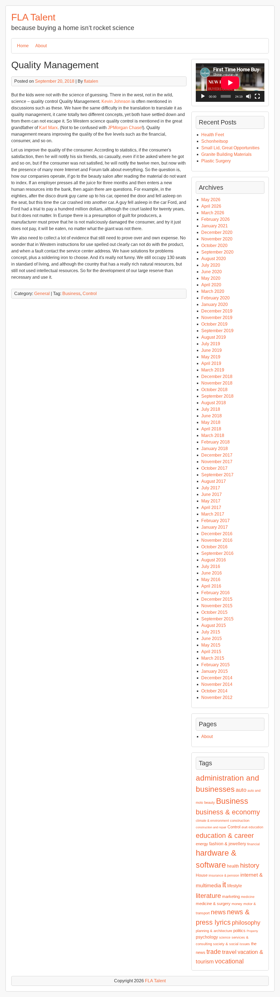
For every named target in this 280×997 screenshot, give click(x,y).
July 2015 (210, 632)
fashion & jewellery (227, 843)
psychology (207, 937)
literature (208, 895)
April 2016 (211, 586)
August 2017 (213, 481)
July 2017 (210, 488)
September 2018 (217, 396)
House (202, 875)
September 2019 (217, 330)
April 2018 (211, 429)
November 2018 (216, 383)
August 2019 (213, 337)
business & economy (228, 812)
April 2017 (211, 507)
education (256, 827)
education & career (225, 835)
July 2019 (210, 343)
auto (241, 790)
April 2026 (211, 206)
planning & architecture (214, 931)
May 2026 (210, 199)
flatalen (91, 81)
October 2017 (214, 468)
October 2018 (214, 389)
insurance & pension (224, 875)
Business (71, 293)
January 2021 (214, 226)
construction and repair (211, 827)
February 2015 (215, 664)
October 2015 (214, 612)
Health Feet (212, 134)
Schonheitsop (214, 141)
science (225, 937)
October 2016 (214, 546)
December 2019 (216, 311)
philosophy (246, 922)
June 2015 (211, 638)
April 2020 (211, 284)
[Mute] (248, 96)
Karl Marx (48, 127)
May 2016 (210, 579)
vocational (229, 961)
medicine (248, 897)
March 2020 (212, 291)
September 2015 (217, 619)
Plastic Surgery (216, 161)
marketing (231, 896)
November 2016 (216, 540)
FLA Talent (33, 17)
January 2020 (214, 304)
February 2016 (215, 592)
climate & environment (212, 821)
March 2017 (212, 514)
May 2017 (210, 501)
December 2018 (216, 376)
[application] (230, 82)
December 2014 (216, 677)
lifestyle (234, 885)
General (42, 293)
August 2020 (213, 258)
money (237, 904)
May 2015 (210, 645)
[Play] (203, 96)
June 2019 (211, 350)
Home (23, 45)
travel (229, 952)
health (233, 866)
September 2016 (217, 553)
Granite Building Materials (226, 154)
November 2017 (216, 461)
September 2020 (217, 252)
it (224, 884)
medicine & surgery (213, 903)
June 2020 (211, 271)
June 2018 (211, 415)
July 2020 (210, 265)
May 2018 (210, 422)
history (249, 865)
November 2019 (216, 317)
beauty (209, 802)
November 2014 (216, 684)
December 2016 (216, 533)
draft (244, 827)
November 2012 (216, 697)
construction (239, 821)
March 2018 (212, 435)
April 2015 (211, 651)
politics (239, 930)
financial (253, 844)
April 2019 (211, 363)
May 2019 (210, 357)
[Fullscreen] (257, 96)
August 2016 (213, 560)
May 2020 (210, 278)
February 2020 (215, 298)
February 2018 (215, 442)
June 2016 (211, 573)
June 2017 (211, 494)
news (218, 912)
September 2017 (217, 474)
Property (252, 931)
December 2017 (216, 455)
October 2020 (214, 245)
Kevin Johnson (115, 101)
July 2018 (210, 409)
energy (202, 844)
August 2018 (213, 402)
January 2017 (214, 527)
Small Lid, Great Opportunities (230, 147)
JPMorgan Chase (125, 127)
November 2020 (216, 239)
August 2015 (213, 625)
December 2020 (216, 232)
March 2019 (212, 370)
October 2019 (214, 324)
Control (90, 293)
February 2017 (215, 520)
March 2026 (212, 212)
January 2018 (214, 448)
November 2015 (216, 605)
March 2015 (212, 658)
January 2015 (214, 671)
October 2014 (214, 691)
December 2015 (216, 599)
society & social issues (231, 944)
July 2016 (210, 566)
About (41, 45)
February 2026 (215, 219)
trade (213, 951)
